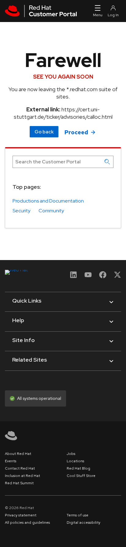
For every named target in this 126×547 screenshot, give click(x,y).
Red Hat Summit (19, 483)
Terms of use (77, 515)
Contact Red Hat (20, 468)
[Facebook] (102, 277)
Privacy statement (20, 515)
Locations (75, 461)
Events (10, 461)
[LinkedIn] (73, 277)
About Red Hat (18, 453)
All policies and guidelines (27, 522)
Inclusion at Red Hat (22, 475)
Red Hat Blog (78, 468)
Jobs (71, 453)
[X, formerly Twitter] (117, 277)
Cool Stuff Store (81, 475)
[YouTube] (88, 277)
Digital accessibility (83, 522)
